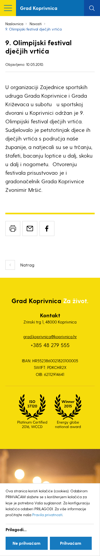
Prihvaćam (70, 543)
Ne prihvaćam (27, 543)
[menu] (8, 8)
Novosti (36, 23)
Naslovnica (14, 23)
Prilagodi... (16, 529)
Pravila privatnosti (47, 514)
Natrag (27, 264)
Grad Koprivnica (38, 8)
